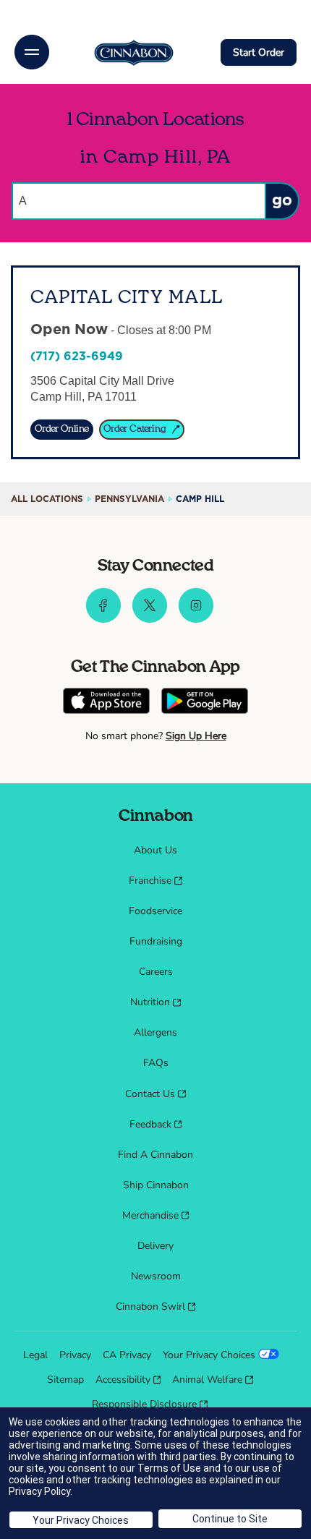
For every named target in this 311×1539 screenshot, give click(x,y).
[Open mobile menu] (31, 52)
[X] (149, 619)
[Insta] (196, 619)
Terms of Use (169, 1468)
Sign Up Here (196, 736)
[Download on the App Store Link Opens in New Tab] (106, 702)
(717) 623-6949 (76, 356)
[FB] (103, 619)
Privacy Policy (39, 1491)
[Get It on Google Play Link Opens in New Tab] (204, 702)
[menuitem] (155, 850)
